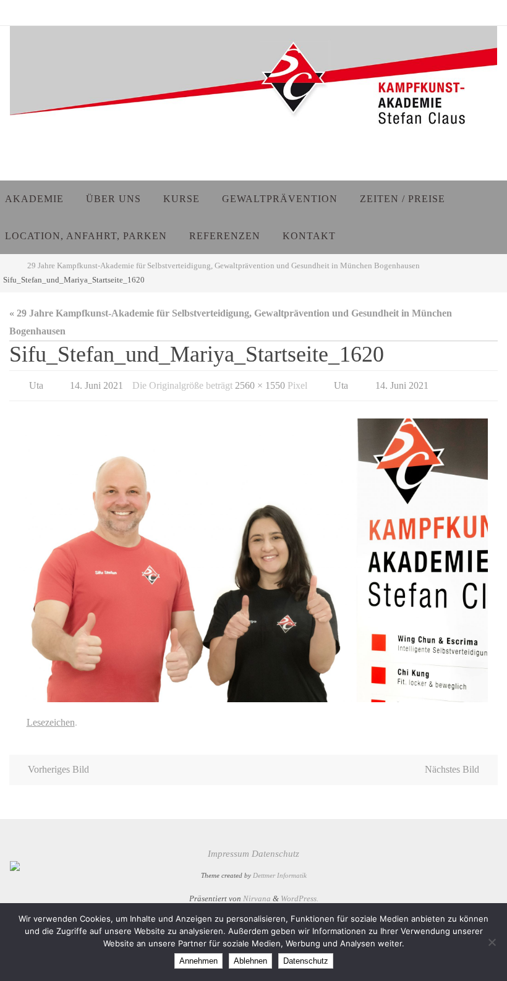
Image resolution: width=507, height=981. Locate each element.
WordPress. (299, 891)
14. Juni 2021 (96, 383)
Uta (36, 383)
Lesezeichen (51, 716)
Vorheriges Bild (58, 763)
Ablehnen (250, 961)
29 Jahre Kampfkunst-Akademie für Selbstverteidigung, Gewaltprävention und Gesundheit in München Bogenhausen (223, 265)
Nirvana (257, 891)
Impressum (228, 847)
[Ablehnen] (491, 942)
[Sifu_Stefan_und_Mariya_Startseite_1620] (253, 557)
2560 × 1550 (260, 383)
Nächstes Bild (452, 763)
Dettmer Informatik (280, 868)
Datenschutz (275, 847)
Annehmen (198, 961)
